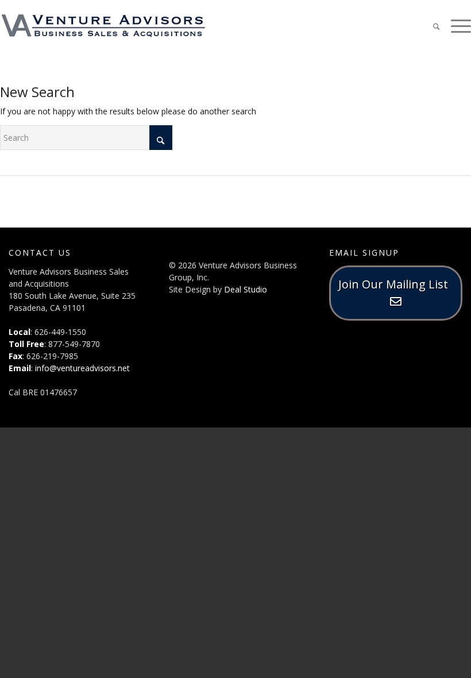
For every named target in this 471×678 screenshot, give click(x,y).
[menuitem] (430, 26)
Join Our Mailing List (396, 284)
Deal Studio (245, 289)
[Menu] (455, 25)
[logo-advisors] (103, 26)
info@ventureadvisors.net (82, 368)
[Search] (430, 25)
